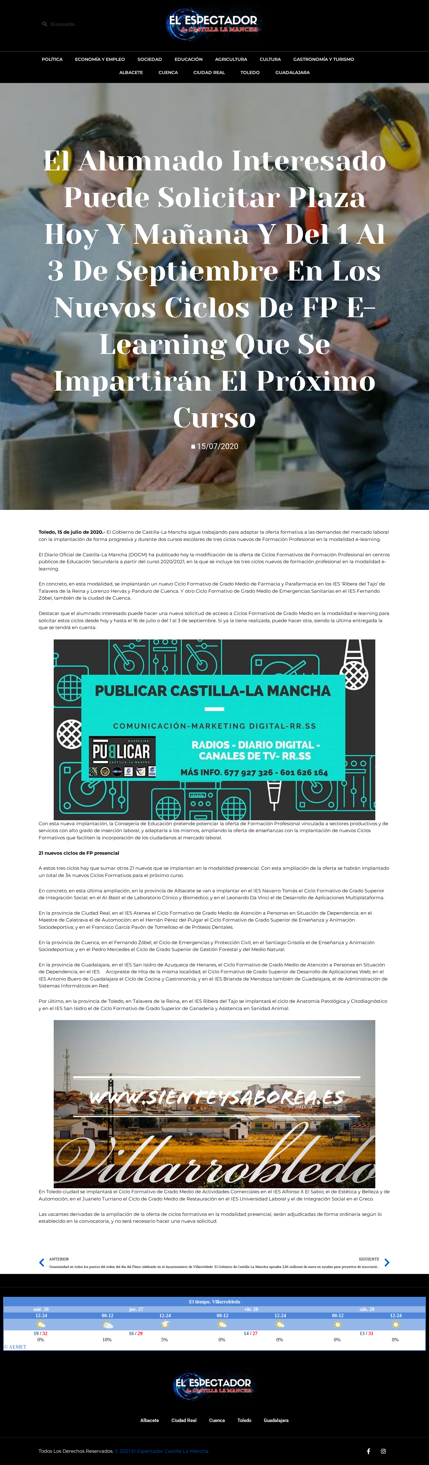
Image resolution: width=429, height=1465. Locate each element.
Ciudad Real (184, 1420)
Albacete (149, 1420)
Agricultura (231, 59)
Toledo (244, 1420)
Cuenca (217, 1420)
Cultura (270, 59)
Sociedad (150, 59)
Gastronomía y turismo (323, 59)
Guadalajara (276, 1420)
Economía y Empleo (100, 59)
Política (52, 59)
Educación (189, 59)
